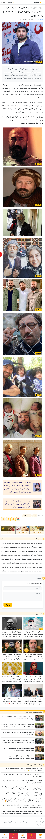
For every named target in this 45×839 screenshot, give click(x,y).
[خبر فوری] (1, 254)
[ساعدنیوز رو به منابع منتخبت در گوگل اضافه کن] (18, 519)
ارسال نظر (7, 605)
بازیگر (34, 516)
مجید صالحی (27, 516)
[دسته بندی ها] (43, 2)
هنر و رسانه (40, 19)
